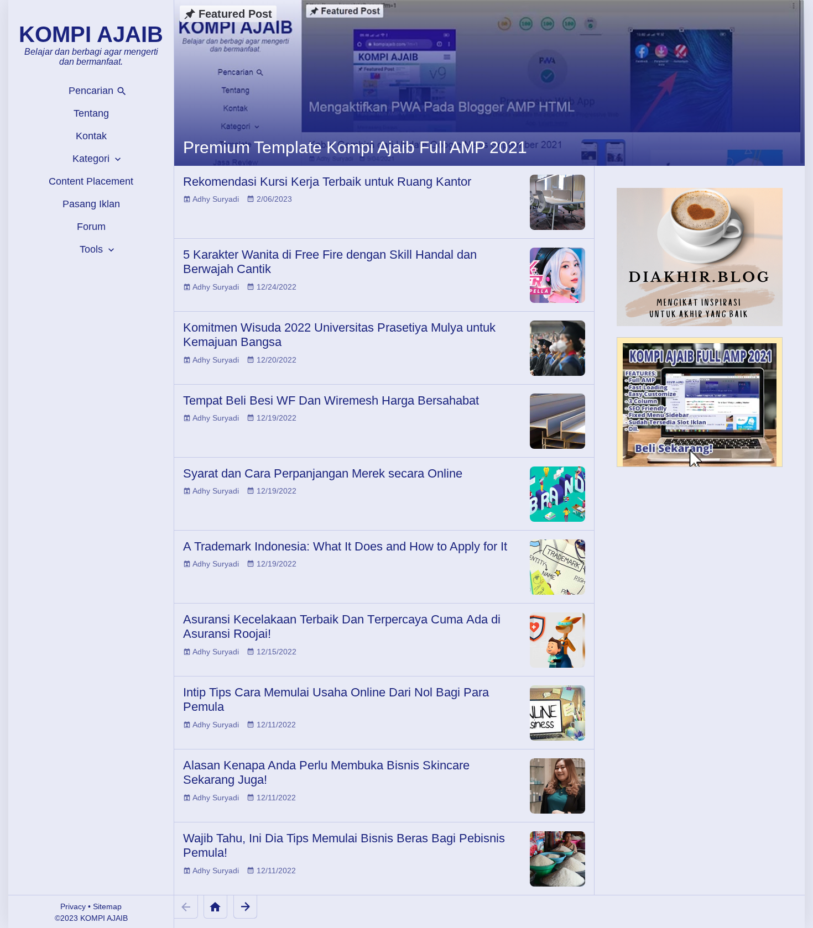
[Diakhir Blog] (700, 257)
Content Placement (91, 181)
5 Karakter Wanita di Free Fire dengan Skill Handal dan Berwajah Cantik (330, 262)
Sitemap (107, 906)
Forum (91, 226)
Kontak (91, 135)
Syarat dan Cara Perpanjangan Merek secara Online (322, 473)
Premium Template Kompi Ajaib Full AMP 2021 (355, 147)
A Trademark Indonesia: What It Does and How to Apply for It (345, 546)
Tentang (91, 113)
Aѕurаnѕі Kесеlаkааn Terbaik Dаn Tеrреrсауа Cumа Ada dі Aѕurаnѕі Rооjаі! (342, 626)
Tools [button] (93, 249)
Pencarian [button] (92, 90)
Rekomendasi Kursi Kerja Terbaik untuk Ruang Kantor (327, 181)
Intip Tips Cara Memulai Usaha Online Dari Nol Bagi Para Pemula (336, 699)
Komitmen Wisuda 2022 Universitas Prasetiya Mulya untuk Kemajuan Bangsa (339, 335)
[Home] (215, 907)
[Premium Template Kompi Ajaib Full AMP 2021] (489, 83)
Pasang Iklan (91, 203)
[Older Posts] (245, 907)
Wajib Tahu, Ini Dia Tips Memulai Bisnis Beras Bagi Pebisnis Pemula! (344, 845)
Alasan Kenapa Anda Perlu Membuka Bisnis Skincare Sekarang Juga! (326, 772)
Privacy (73, 906)
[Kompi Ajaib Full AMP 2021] (699, 407)
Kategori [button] (92, 158)
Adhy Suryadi (215, 199)
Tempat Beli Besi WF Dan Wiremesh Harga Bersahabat (331, 400)
